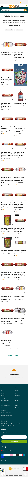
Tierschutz (3, 410)
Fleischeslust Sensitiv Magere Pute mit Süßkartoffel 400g (6, 298)
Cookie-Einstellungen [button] (6, 412)
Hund (16, 390)
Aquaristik (17, 395)
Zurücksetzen (19, 10)
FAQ (2, 390)
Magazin (17, 407)
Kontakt (3, 393)
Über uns (3, 407)
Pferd (16, 405)
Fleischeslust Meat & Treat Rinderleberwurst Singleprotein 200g (19, 179)
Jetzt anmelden (14, 441)
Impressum (16, 475)
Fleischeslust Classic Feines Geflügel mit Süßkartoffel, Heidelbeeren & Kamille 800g (19, 56)
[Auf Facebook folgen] (2, 447)
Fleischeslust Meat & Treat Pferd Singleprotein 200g (20, 320)
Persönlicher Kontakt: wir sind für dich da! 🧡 (14, 2)
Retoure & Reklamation (6, 403)
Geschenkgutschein (5, 405)
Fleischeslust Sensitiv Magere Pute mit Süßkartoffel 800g (6, 128)
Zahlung (3, 398)
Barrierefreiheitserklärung (6, 416)
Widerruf (20, 475)
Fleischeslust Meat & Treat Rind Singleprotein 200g (7, 342)
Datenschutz (11, 475)
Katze (16, 393)
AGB (7, 475)
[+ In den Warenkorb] (12, 49)
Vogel (16, 403)
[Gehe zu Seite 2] (17, 349)
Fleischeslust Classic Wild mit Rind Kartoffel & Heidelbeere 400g (7, 320)
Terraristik (17, 398)
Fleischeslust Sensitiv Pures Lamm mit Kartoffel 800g (7, 204)
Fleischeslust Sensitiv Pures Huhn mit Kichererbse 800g (19, 154)
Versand (3, 395)
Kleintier (17, 400)
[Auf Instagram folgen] (5, 447)
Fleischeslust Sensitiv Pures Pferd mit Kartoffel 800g (7, 274)
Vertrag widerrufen (5, 400)
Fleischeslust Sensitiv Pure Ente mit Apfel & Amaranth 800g (19, 230)
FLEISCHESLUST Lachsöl (20, 103)
